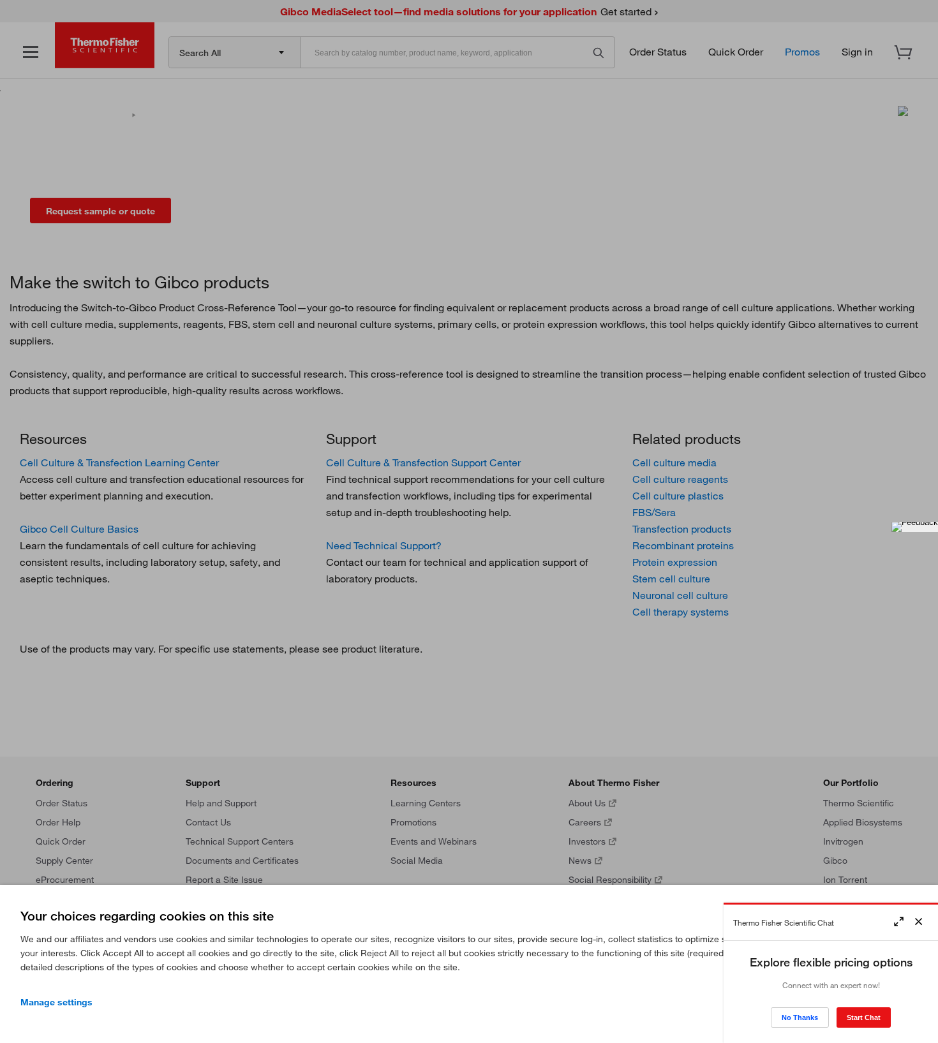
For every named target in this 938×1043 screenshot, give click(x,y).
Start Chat (864, 1017)
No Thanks (800, 1017)
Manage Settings (56, 1002)
